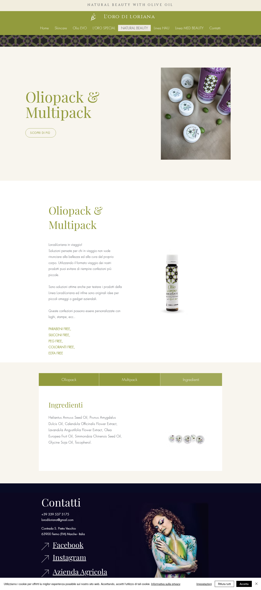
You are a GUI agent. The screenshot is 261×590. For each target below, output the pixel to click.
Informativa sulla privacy (165, 584)
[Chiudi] (256, 584)
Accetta (244, 584)
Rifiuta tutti (224, 584)
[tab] (69, 379)
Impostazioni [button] (204, 584)
